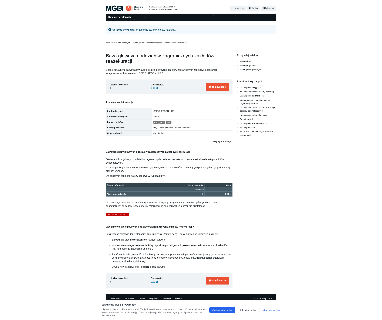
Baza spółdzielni (247, 127)
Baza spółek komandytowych (253, 123)
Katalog (254, 8)
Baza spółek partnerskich (252, 96)
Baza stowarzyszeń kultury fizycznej (257, 91)
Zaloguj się (269, 8)
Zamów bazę (218, 87)
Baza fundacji (246, 119)
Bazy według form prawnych (118, 43)
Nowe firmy (129, 299)
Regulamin (153, 299)
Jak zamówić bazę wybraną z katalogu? (155, 29)
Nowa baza (239, 8)
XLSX (162, 122)
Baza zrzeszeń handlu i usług (254, 115)
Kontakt (178, 299)
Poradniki (167, 299)
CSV (156, 122)
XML (168, 122)
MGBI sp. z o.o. (265, 299)
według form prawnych (250, 69)
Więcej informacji (222, 141)
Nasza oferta (115, 299)
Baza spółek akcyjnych (250, 87)
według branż (246, 61)
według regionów (248, 65)
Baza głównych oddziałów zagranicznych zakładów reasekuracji (160, 43)
